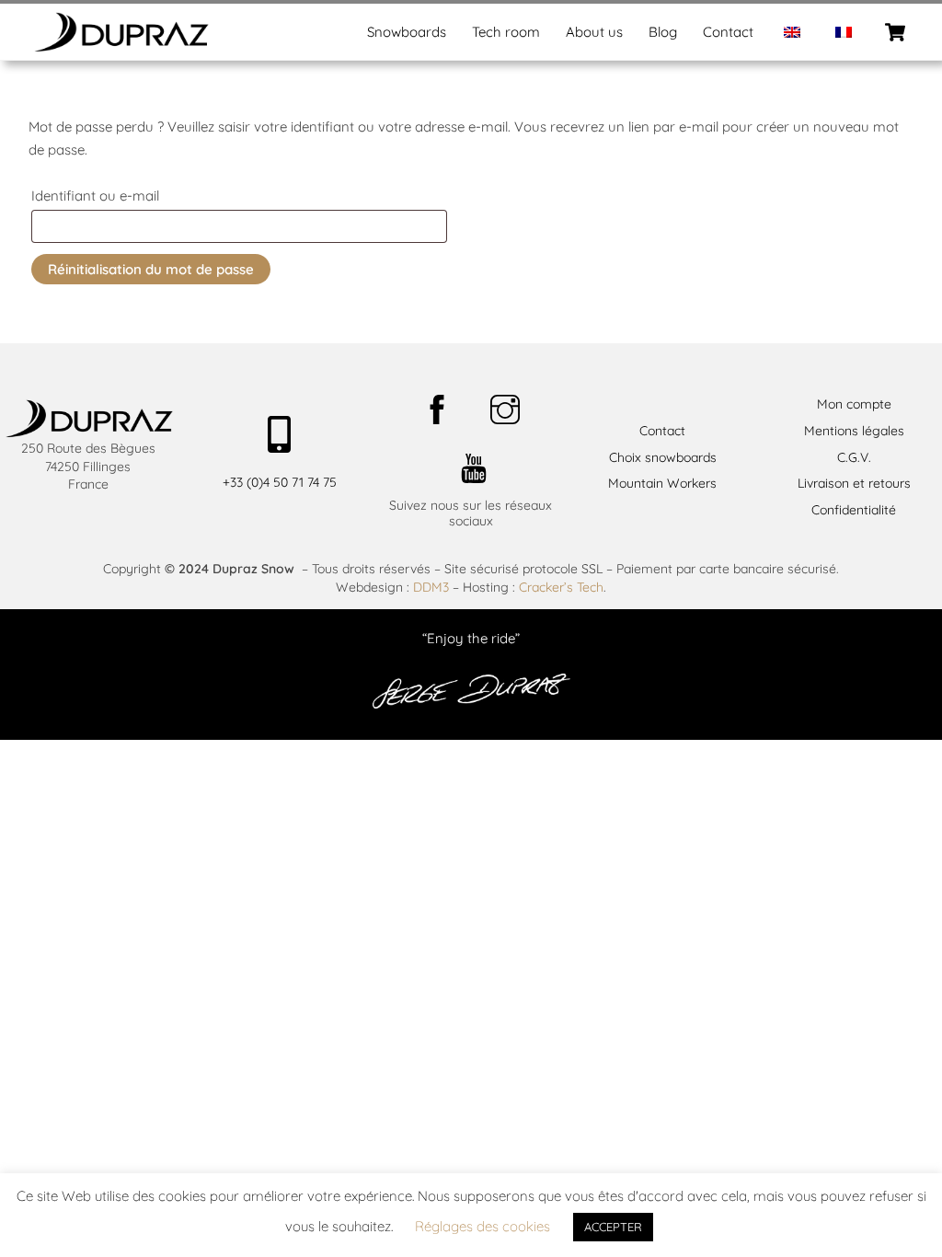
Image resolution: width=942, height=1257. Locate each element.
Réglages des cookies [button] (482, 1226)
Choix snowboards (663, 457)
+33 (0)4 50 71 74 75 (280, 482)
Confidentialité (853, 510)
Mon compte (854, 404)
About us (594, 31)
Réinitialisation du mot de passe (151, 269)
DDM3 (431, 587)
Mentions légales (854, 430)
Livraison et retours (854, 483)
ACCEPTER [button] (613, 1226)
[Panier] (895, 32)
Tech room (506, 31)
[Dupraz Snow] (121, 45)
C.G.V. (854, 457)
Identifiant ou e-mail (133, 195)
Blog (663, 31)
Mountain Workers (662, 483)
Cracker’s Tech (561, 587)
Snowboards (406, 31)
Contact (728, 31)
